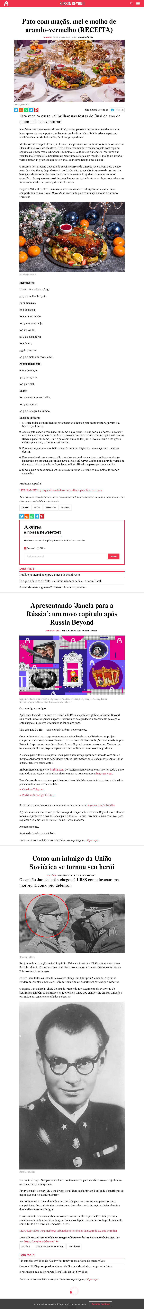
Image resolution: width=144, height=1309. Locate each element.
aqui (67, 1304)
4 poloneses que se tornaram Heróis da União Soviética (53, 1271)
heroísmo (74, 1246)
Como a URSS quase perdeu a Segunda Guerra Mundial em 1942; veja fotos (65, 1266)
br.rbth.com (57, 769)
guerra (26, 1246)
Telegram (118, 110)
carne (25, 507)
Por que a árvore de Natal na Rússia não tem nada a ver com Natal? (61, 581)
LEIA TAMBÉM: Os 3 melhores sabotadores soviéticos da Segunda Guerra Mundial (68, 1231)
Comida (48, 37)
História (52, 875)
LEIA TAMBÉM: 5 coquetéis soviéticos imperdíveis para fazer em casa (60, 490)
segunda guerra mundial (49, 1246)
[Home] (6, 3)
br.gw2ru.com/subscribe (101, 805)
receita (65, 507)
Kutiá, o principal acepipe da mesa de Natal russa (49, 574)
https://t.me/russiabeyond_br (40, 1241)
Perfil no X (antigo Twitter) (38, 795)
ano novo (50, 507)
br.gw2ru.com (104, 773)
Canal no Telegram (33, 789)
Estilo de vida (53, 631)
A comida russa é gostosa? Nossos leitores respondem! (52, 587)
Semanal (31, 548)
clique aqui (92, 840)
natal (37, 507)
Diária (42, 548)
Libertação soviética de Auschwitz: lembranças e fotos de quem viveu (62, 1260)
